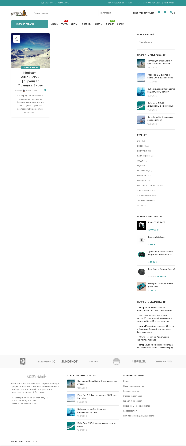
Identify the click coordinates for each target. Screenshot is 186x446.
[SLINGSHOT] (69, 361)
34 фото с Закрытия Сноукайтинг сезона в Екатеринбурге (155, 329)
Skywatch (93, 361)
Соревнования (144, 195)
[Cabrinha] (163, 361)
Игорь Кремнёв (147, 307)
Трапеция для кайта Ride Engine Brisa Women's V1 (160, 253)
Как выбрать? (130, 410)
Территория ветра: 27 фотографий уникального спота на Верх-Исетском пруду (154, 318)
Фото (140, 205)
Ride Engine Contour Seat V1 (161, 269)
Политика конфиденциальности (138, 415)
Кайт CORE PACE (156, 222)
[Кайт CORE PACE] (141, 226)
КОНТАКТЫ (169, 3)
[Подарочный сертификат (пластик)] (141, 287)
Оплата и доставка (132, 396)
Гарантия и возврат (132, 401)
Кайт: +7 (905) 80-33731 (24, 400)
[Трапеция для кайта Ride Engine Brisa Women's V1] (141, 256)
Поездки (141, 180)
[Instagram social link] (17, 3)
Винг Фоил (142, 150)
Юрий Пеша (31, 90)
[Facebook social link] (14, 3)
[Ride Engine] (46, 361)
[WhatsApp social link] (28, 3)
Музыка (141, 165)
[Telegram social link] (35, 3)
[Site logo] (20, 13)
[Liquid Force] (140, 361)
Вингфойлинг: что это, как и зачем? (154, 310)
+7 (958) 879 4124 (148, 3)
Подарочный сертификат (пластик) (160, 285)
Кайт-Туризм (143, 155)
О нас (126, 381)
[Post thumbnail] (141, 64)
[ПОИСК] (125, 13)
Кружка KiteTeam (156, 237)
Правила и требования (148, 185)
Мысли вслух (143, 170)
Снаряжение (143, 190)
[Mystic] (22, 361)
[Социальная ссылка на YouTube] (21, 3)
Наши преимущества (133, 386)
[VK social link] (31, 3)
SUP (139, 141)
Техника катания (145, 200)
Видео (25, 67)
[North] (116, 361)
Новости (34, 67)
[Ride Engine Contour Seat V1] (141, 273)
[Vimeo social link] (24, 3)
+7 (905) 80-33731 (119, 3)
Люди (140, 160)
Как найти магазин (132, 391)
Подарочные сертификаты (136, 406)
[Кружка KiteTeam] (141, 240)
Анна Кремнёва (147, 326)
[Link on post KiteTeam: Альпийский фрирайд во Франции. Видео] (30, 50)
